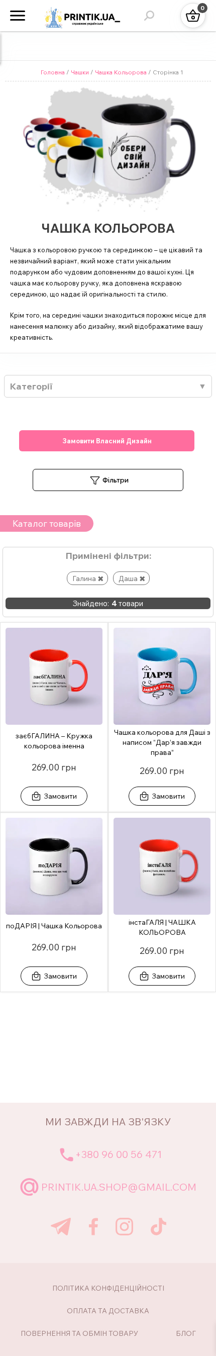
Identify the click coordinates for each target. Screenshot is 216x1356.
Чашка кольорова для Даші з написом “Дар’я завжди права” (162, 742)
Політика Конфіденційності (108, 1288)
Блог (186, 1333)
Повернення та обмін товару (79, 1333)
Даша (128, 578)
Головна (53, 72)
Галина (84, 578)
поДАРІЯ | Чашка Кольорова (54, 925)
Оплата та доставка (108, 1310)
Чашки (80, 72)
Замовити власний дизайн (107, 441)
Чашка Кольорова (121, 72)
